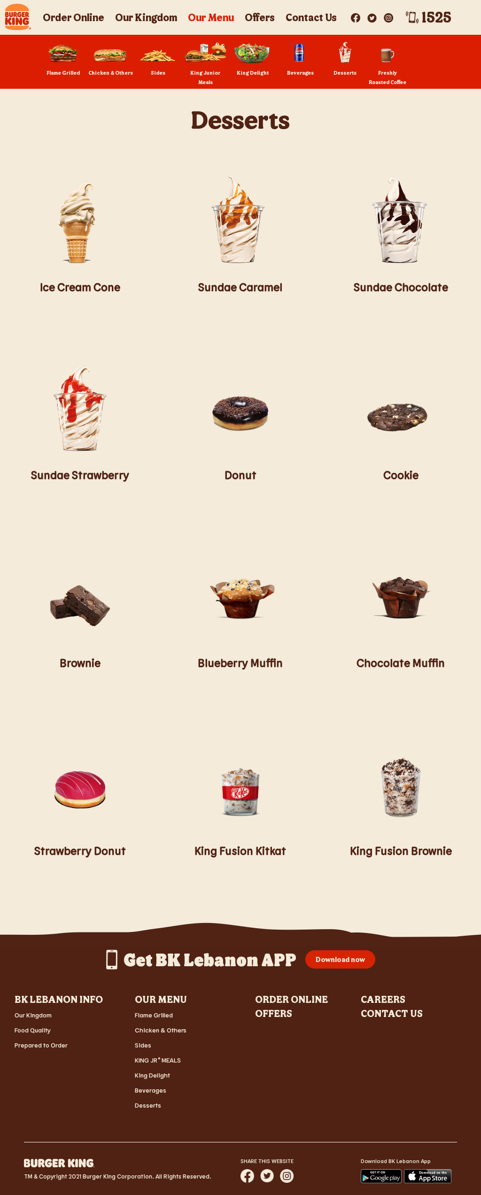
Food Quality (33, 1030)
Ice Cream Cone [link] (80, 287)
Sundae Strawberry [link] (80, 474)
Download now (340, 959)
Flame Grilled (154, 1015)
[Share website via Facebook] (247, 1176)
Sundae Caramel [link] (240, 287)
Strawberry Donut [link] (80, 850)
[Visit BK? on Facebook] (356, 15)
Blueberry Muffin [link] (240, 662)
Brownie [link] (80, 662)
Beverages (150, 1090)
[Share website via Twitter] (267, 1175)
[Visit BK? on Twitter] (372, 15)
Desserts (148, 1105)
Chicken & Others (160, 1030)
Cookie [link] (401, 474)
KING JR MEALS (158, 1060)
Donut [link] (240, 474)
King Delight (152, 1075)
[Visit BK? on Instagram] (388, 15)
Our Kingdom (33, 1015)
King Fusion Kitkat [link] (240, 850)
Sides (143, 1045)
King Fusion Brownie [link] (401, 850)
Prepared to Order (41, 1045)
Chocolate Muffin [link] (401, 662)
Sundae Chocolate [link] (401, 287)
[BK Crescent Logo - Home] (18, 17)
